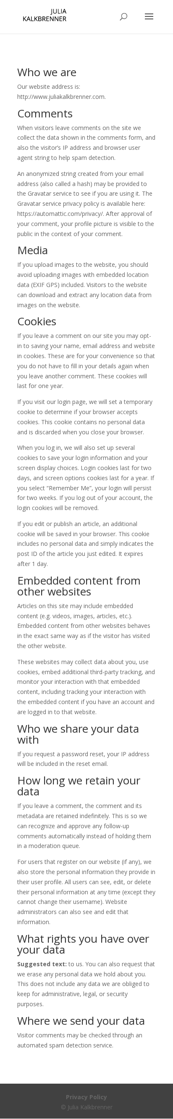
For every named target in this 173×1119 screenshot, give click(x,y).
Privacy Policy (86, 1097)
